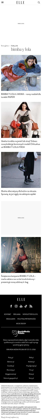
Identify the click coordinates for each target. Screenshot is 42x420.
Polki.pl (31, 358)
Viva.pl (31, 370)
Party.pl (10, 358)
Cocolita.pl (10, 366)
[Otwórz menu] (2, 2)
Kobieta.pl (31, 362)
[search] (39, 2)
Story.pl (31, 378)
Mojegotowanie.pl (10, 374)
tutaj (17, 417)
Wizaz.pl (31, 374)
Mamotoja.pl (11, 370)
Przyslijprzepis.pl (31, 366)
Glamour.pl (10, 362)
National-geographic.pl (11, 378)
